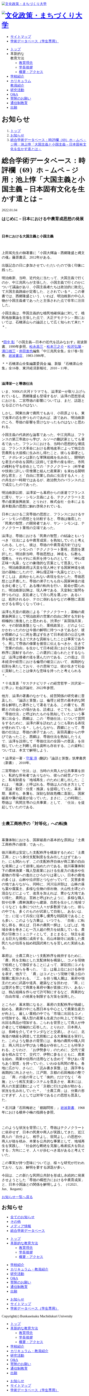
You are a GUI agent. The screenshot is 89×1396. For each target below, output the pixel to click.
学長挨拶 (26, 67)
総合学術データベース (27, 1230)
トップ (15, 49)
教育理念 (26, 63)
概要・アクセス (31, 72)
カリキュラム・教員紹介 (29, 1269)
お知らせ (17, 1299)
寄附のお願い (20, 98)
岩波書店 (15, 355)
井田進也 (26, 351)
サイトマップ (20, 36)
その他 (15, 1221)
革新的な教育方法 (24, 1243)
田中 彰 (9, 342)
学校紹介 (17, 76)
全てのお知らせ (22, 1217)
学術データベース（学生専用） (34, 41)
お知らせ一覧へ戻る (17, 1197)
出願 (13, 107)
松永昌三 (36, 346)
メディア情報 (20, 1226)
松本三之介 (55, 346)
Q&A (14, 94)
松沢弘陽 (74, 346)
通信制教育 (19, 103)
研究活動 (17, 90)
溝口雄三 (9, 351)
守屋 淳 (31, 758)
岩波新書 (67, 1108)
